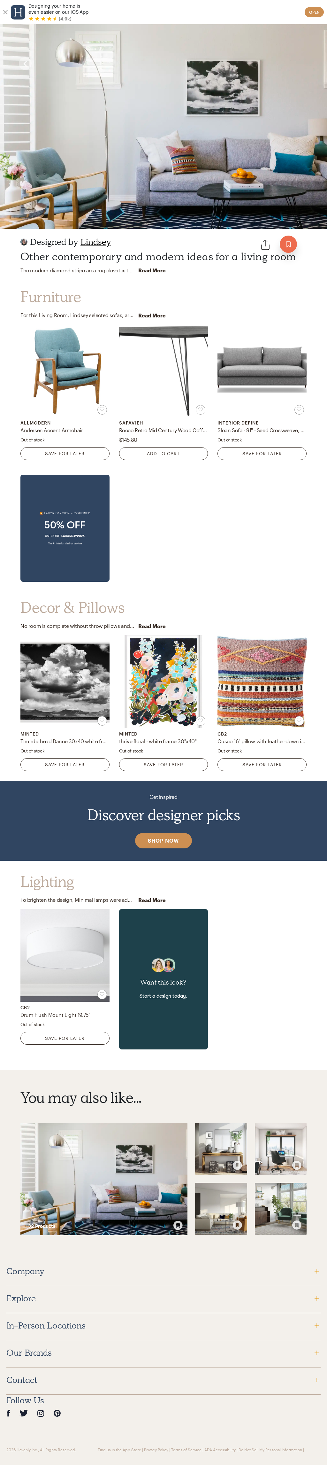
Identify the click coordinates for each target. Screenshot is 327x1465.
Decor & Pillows (72, 607)
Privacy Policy (156, 1449)
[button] (65, 528)
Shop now (163, 841)
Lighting (47, 881)
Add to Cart (163, 453)
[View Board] (103, 1179)
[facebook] (8, 1413)
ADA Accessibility (220, 1449)
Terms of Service (186, 1449)
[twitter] (23, 1413)
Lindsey (95, 242)
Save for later (65, 453)
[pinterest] (57, 1413)
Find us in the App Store (119, 1449)
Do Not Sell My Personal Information (270, 1449)
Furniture (50, 297)
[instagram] (40, 1413)
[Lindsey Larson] (23, 241)
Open (314, 12)
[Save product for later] (102, 410)
